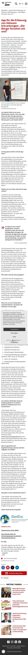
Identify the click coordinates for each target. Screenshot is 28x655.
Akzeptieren (14, 329)
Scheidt (6, 578)
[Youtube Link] (19, 642)
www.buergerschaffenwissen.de (11, 436)
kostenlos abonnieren (16, 573)
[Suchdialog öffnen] (16, 3)
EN (22, 4)
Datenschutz (21, 646)
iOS (19, 67)
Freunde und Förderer (14, 648)
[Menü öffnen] (26, 3)
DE (20, 4)
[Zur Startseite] (7, 7)
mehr (14, 337)
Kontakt (13, 646)
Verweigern (14, 333)
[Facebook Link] (8, 642)
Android (12, 67)
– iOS (3, 555)
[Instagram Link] (12, 642)
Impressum (5, 646)
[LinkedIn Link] (16, 642)
